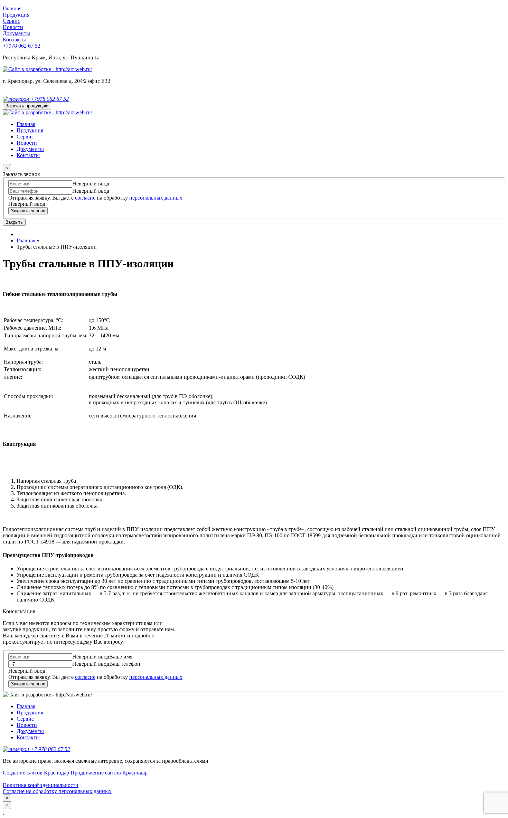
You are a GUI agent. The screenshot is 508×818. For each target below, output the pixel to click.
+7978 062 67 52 (21, 46)
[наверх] (3, 812)
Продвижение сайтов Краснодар (109, 773)
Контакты (14, 39)
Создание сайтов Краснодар (36, 773)
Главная (12, 8)
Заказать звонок (28, 210)
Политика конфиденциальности (40, 785)
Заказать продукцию (27, 105)
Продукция (16, 15)
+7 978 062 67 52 (49, 749)
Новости (13, 27)
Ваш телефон (124, 664)
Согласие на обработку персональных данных (57, 791)
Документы (16, 33)
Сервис (11, 21)
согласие (85, 198)
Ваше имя (120, 657)
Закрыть (14, 222)
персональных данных (155, 198)
